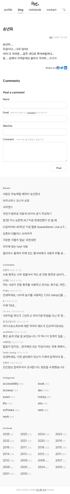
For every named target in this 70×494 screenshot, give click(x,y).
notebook (35, 9)
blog (20, 9)
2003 (60, 467)
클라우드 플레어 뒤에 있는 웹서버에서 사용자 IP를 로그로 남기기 (36, 253)
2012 (43, 454)
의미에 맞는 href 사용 (15, 246)
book (43, 383)
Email (6, 112)
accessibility (13, 383)
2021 (25, 440)
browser (10, 390)
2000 (25, 473)
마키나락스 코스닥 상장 (16, 200)
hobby (44, 397)
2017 (25, 447)
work (8, 416)
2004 (44, 467)
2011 (60, 454)
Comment (8, 139)
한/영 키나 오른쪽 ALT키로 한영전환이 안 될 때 (30, 220)
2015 (60, 447)
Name (6, 99)
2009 (26, 460)
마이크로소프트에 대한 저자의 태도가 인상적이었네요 (33, 326)
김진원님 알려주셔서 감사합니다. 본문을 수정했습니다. (34, 367)
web (43, 410)
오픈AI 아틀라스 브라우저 (17, 233)
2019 (60, 440)
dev (43, 390)
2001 (8, 473)
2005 (26, 467)
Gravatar (31, 112)
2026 (8, 434)
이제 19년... (9, 305)
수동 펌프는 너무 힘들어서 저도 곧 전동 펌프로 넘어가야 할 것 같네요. (35, 274)
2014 (8, 454)
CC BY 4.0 (41, 490)
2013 (26, 454)
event (9, 397)
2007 (61, 460)
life (50, 37)
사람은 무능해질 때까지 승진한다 (21, 194)
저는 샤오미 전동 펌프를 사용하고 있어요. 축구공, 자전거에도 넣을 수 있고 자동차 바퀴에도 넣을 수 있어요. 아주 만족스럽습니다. (35, 284)
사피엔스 (8, 207)
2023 (61, 434)
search (64, 9)
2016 (43, 447)
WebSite (7, 126)
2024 (43, 434)
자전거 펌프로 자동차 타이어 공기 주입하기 (27, 213)
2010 (8, 460)
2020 (43, 440)
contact (52, 9)
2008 (44, 460)
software (11, 410)
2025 (26, 434)
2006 (9, 467)
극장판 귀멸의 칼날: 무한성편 (19, 240)
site (43, 403)
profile (8, 9)
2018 (8, 447)
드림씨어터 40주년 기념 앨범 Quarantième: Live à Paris (36, 227)
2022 (8, 440)
